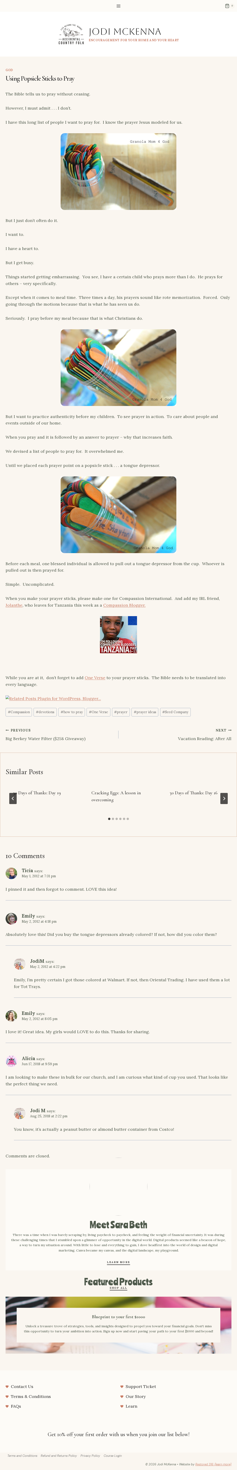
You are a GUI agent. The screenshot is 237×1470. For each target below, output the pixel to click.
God (9, 70)
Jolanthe (14, 605)
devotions (45, 712)
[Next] (224, 798)
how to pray (72, 712)
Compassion (19, 712)
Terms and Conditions (22, 1456)
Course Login (113, 1456)
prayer (121, 712)
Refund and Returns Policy (59, 1456)
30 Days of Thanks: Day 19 (37, 793)
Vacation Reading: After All (204, 734)
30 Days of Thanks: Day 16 (194, 793)
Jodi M (38, 1111)
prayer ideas (145, 712)
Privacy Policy (90, 1456)
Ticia (27, 871)
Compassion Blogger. (124, 605)
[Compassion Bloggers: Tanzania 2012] (118, 634)
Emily (28, 916)
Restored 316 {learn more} (213, 1464)
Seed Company (175, 712)
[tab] (109, 819)
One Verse (95, 677)
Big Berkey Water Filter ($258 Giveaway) (45, 734)
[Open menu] (118, 6)
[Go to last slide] (13, 798)
